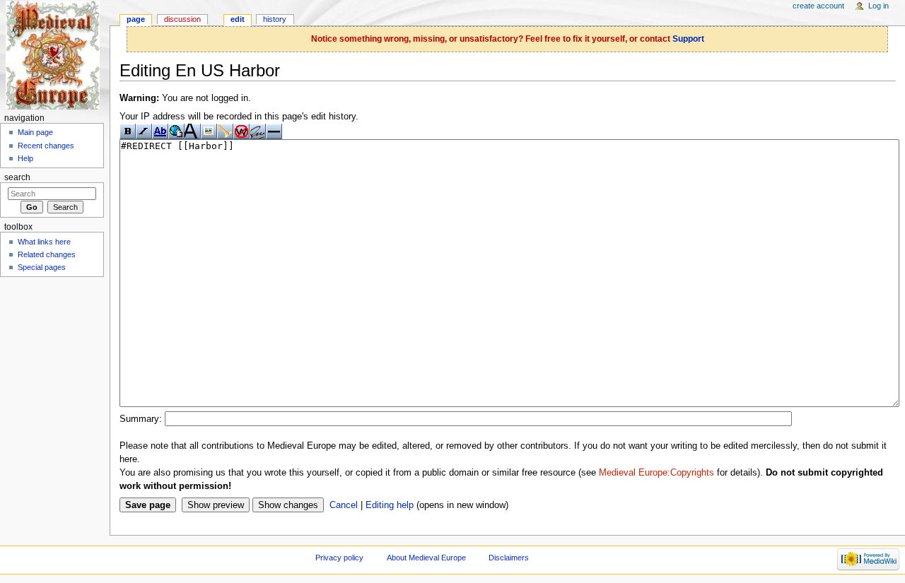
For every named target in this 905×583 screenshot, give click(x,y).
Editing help (390, 505)
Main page (35, 132)
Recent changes (46, 145)
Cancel (343, 505)
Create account (818, 5)
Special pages (42, 267)
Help (25, 158)
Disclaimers (509, 557)
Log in (878, 5)
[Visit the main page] (55, 55)
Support (688, 39)
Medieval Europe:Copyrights (656, 473)
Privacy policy (339, 557)
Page (136, 19)
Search (17, 177)
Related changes (47, 254)
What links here (44, 241)
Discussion (182, 19)
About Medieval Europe (426, 557)
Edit (237, 19)
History (274, 19)
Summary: (140, 419)
